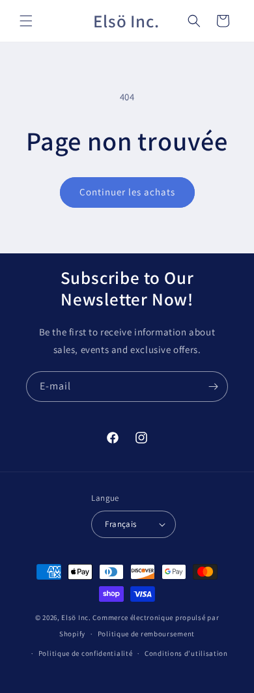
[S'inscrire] (213, 386)
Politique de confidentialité (85, 653)
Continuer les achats (127, 192)
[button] (26, 21)
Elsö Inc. (76, 617)
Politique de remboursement (146, 633)
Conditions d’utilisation (186, 653)
